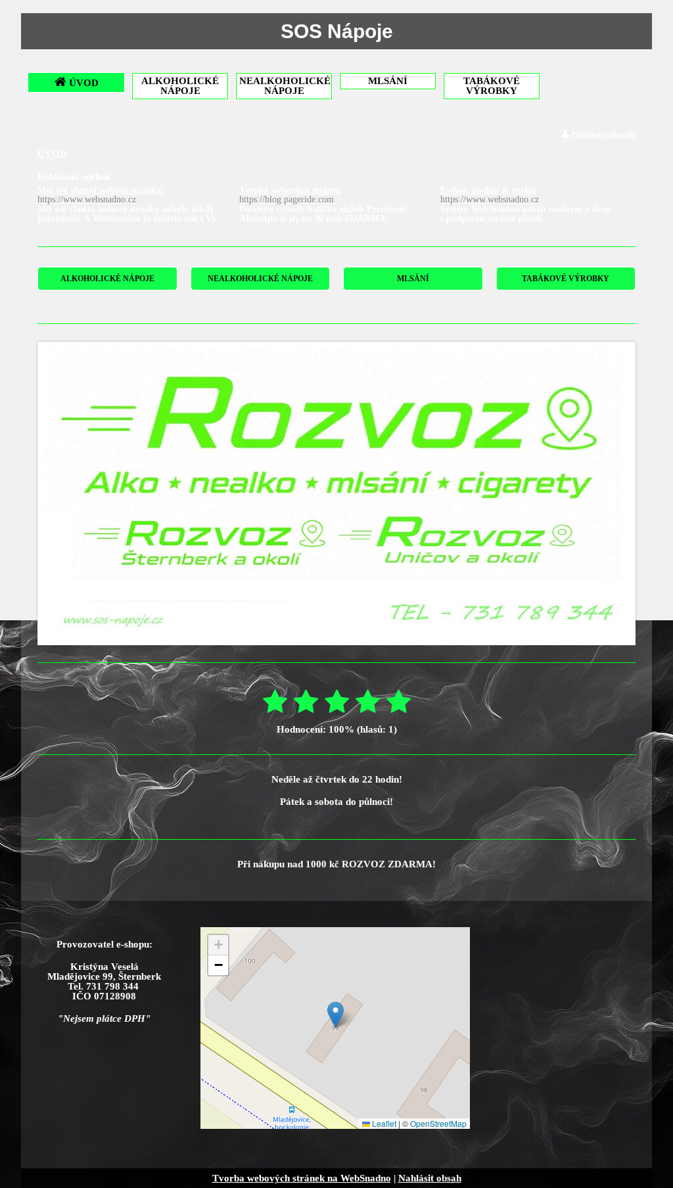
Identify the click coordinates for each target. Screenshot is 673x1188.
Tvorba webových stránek (290, 194)
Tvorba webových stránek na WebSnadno (301, 1178)
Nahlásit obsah (429, 1178)
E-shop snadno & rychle (489, 194)
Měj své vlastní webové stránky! (100, 194)
